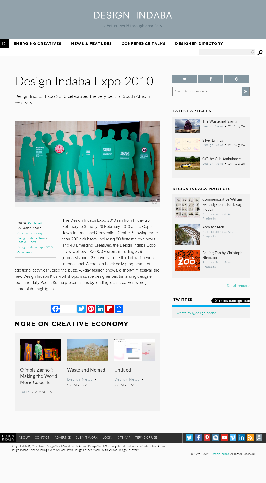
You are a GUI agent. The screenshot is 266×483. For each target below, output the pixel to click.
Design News (79, 379)
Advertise (63, 437)
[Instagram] (215, 437)
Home (4, 43)
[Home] (133, 17)
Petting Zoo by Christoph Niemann (222, 255)
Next (138, 175)
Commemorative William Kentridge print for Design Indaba (223, 203)
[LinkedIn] (100, 308)
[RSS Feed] (250, 437)
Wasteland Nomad (86, 369)
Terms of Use (146, 437)
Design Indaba (220, 454)
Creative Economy (29, 233)
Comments (24, 252)
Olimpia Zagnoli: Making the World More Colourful (38, 375)
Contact (42, 437)
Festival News (26, 242)
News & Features (91, 44)
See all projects (238, 285)
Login (107, 437)
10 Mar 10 (35, 222)
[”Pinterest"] (236, 79)
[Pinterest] (91, 308)
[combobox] (227, 52)
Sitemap (123, 437)
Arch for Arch (213, 226)
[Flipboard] (109, 308)
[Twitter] (81, 308)
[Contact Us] (259, 437)
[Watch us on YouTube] (224, 437)
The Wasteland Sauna (219, 121)
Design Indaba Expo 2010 (35, 247)
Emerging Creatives (38, 44)
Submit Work (87, 437)
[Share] (119, 308)
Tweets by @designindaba (195, 312)
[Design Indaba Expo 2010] (87, 205)
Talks (25, 391)
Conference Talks (144, 44)
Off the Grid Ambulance (221, 158)
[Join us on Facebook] (210, 79)
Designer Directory (199, 44)
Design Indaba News (31, 238)
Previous (36, 175)
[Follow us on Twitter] (184, 79)
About (24, 437)
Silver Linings (212, 140)
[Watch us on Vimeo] (233, 437)
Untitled (122, 369)
